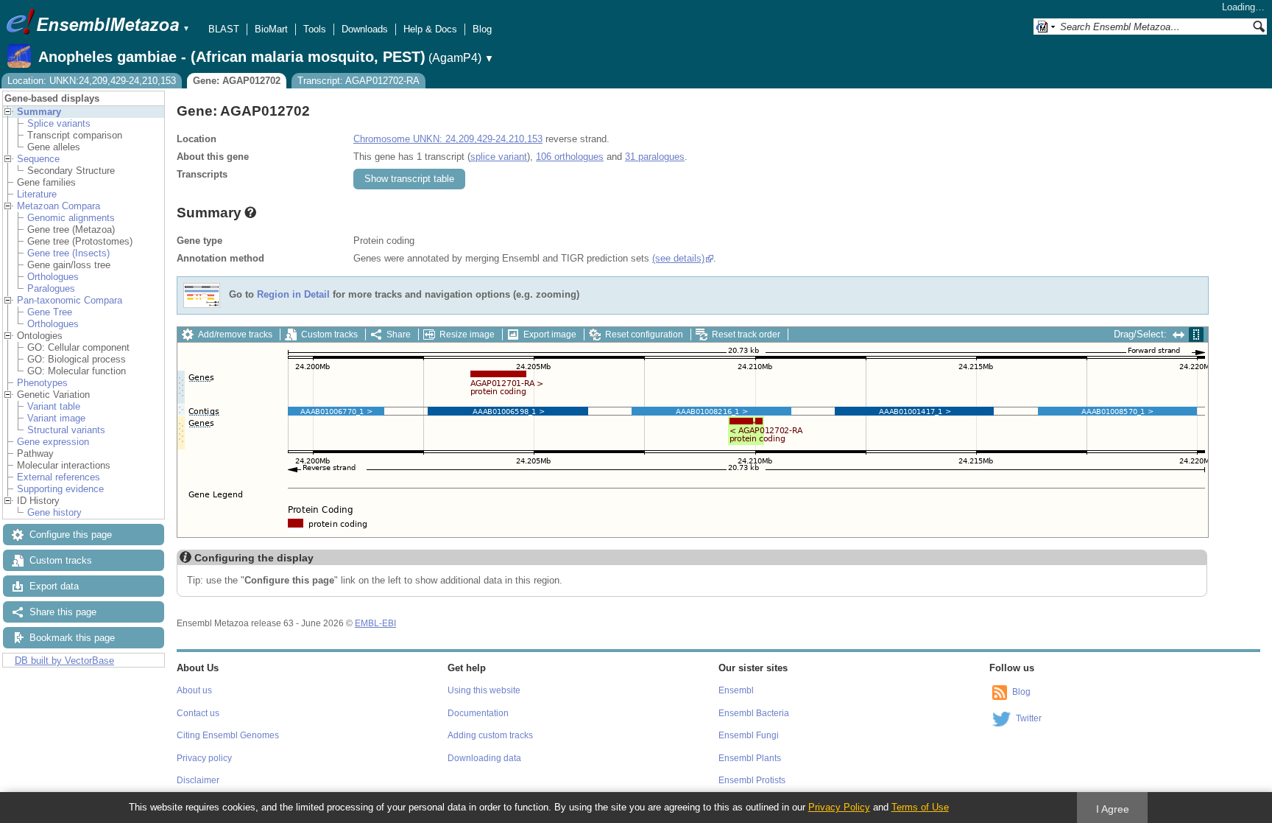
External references (58, 477)
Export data (54, 586)
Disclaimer (198, 780)
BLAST (223, 29)
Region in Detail (293, 295)
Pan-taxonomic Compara (69, 300)
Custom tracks (60, 560)
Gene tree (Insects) (68, 253)
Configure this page (70, 534)
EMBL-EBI (375, 623)
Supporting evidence (60, 488)
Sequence (38, 158)
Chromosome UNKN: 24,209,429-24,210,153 (448, 138)
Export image (549, 334)
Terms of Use (920, 807)
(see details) (678, 258)
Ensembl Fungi (748, 735)
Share (398, 334)
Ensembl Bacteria (753, 713)
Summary (39, 111)
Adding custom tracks (490, 735)
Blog (482, 29)
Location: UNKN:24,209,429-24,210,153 (91, 80)
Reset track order (746, 334)
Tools (314, 29)
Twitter (1029, 718)
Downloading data (484, 758)
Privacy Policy (839, 807)
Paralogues (51, 288)
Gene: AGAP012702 (236, 80)
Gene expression (53, 441)
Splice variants (59, 123)
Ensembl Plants (749, 758)
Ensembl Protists (751, 780)
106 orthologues (570, 156)
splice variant (498, 156)
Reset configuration (644, 334)
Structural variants (66, 429)
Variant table (53, 406)
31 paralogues (655, 156)
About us (194, 690)
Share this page (62, 611)
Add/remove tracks (235, 334)
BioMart (271, 29)
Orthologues (53, 276)
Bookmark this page (72, 637)
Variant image (56, 418)
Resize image (467, 334)
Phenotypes (42, 382)
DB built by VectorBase (64, 660)
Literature (37, 194)
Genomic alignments (71, 217)
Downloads (365, 29)
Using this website (484, 690)
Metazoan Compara (58, 205)
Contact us (198, 713)
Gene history (54, 512)
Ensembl (736, 690)
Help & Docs (430, 29)
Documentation (478, 713)
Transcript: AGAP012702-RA (358, 80)
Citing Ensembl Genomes (228, 735)
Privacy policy (204, 758)
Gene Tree (49, 312)
